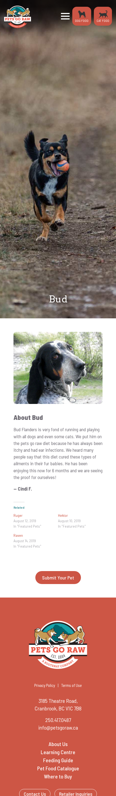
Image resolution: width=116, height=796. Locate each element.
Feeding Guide (58, 760)
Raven (18, 535)
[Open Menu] (65, 16)
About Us (58, 744)
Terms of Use (71, 685)
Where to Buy (58, 776)
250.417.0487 (58, 720)
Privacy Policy (44, 685)
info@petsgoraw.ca (58, 727)
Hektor (63, 515)
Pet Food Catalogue (58, 768)
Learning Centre (58, 752)
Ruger (18, 515)
